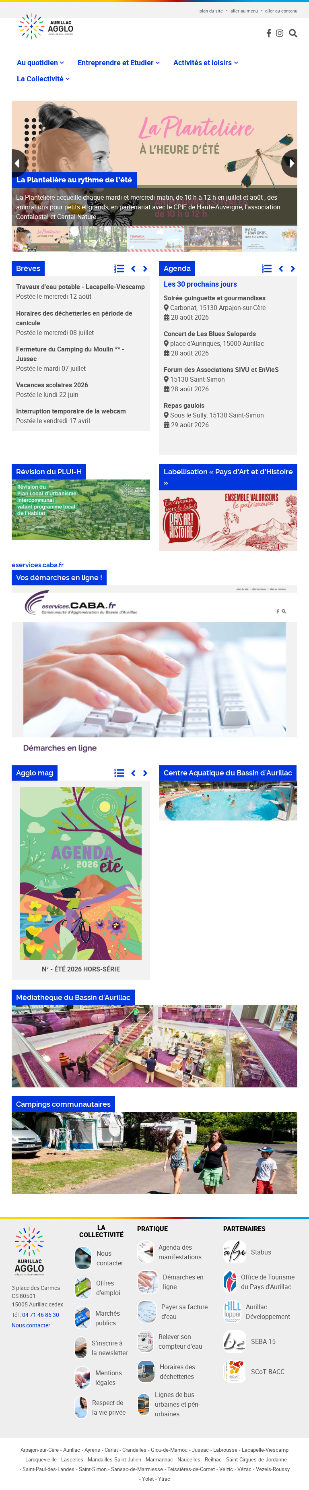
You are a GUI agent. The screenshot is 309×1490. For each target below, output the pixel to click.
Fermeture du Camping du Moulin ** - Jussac (70, 354)
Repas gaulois (184, 405)
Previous (20, 163)
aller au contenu (281, 11)
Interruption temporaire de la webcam (71, 411)
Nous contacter (31, 1325)
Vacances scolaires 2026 (52, 384)
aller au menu (244, 11)
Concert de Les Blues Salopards (210, 333)
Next (289, 163)
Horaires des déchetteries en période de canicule (74, 318)
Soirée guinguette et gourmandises (215, 297)
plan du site (211, 11)
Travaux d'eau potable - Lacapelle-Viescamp (80, 286)
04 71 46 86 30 (40, 1314)
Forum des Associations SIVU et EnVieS (221, 369)
